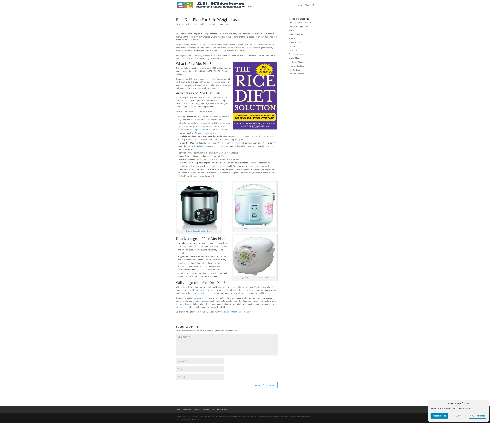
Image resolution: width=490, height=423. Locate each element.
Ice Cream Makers (296, 62)
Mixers (292, 30)
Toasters (292, 38)
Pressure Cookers (296, 66)
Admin (181, 24)
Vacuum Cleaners (296, 73)
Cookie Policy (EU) (222, 409)
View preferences (477, 415)
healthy (202, 146)
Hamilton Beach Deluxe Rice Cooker (199, 231)
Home (299, 5)
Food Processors (296, 54)
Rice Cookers (294, 70)
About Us (206, 409)
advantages (196, 298)
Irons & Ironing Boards (298, 26)
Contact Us (197, 409)
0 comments (222, 24)
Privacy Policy (187, 409)
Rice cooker (210, 24)
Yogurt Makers (295, 58)
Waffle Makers (295, 42)
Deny (458, 415)
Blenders (293, 50)
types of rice (200, 129)
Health (202, 24)
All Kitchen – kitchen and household (235, 312)
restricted (185, 304)
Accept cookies (439, 415)
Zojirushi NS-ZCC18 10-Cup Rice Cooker (255, 278)
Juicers (292, 46)
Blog (307, 5)
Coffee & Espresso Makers (300, 22)
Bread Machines (296, 34)
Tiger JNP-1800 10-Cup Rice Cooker (254, 228)
